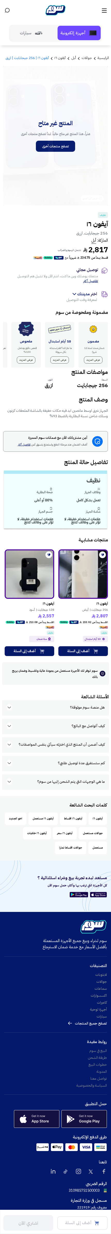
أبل (93, 240)
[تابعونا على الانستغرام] (78, 1171)
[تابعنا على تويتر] (91, 1171)
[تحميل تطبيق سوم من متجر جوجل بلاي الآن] (79, 894)
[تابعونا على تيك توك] (65, 1171)
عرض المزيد (93, 360)
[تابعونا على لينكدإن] (53, 1171)
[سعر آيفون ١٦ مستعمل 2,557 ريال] (29, 574)
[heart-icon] (102, 554)
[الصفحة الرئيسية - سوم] (55, 10)
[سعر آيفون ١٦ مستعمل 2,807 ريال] (83, 574)
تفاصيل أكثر (90, 281)
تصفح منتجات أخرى (55, 146)
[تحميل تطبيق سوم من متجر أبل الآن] (98, 894)
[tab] (79, 33)
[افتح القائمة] (104, 10)
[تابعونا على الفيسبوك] (104, 1171)
